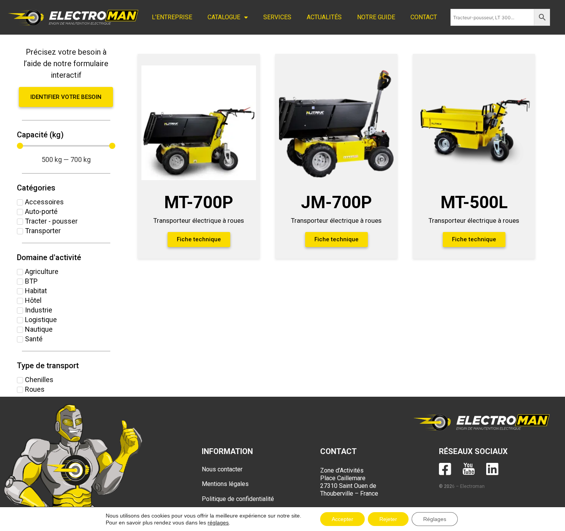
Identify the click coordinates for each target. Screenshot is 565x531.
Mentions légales (225, 484)
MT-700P (198, 202)
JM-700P (336, 202)
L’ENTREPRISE (172, 17)
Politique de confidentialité (238, 499)
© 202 (445, 486)
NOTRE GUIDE (376, 17)
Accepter (342, 519)
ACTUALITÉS (324, 17)
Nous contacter (222, 469)
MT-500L (474, 202)
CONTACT (423, 17)
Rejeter (388, 519)
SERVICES (277, 17)
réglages (218, 522)
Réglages (434, 519)
